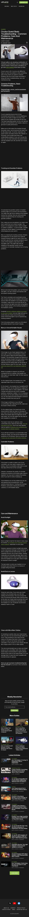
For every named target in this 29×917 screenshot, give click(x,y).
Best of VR (14, 6)
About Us (6, 907)
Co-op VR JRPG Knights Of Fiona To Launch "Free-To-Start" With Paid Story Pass (19, 836)
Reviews (7, 6)
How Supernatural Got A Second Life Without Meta (19, 789)
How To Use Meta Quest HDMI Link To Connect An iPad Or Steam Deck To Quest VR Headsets (21, 730)
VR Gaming (14, 758)
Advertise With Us (22, 909)
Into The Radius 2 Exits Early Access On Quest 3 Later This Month (20, 865)
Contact (13, 907)
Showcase (21, 6)
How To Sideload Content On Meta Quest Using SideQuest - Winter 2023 (22, 748)
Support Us (23, 2)
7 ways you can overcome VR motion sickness (13, 438)
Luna (13, 773)
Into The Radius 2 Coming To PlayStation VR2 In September (20, 761)
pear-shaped (10, 67)
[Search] (17, 2)
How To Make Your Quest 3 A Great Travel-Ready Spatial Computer (6, 730)
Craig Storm (15, 791)
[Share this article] (27, 42)
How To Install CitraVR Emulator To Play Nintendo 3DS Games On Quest (7, 748)
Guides (3, 29)
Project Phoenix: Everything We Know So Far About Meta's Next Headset (19, 771)
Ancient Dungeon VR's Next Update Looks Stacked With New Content (20, 855)
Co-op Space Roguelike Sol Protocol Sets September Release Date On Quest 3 (19, 780)
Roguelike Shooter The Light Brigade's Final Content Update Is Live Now (20, 846)
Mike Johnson (15, 764)
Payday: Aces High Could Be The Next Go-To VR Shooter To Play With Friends (20, 818)
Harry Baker (5, 40)
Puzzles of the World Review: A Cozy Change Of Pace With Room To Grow (19, 798)
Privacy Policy (21, 907)
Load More (14, 873)
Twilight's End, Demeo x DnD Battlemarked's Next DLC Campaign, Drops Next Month (19, 807)
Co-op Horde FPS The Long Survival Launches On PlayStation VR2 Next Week (19, 827)
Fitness (14, 786)
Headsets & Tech (16, 768)
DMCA (13, 909)
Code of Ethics (6, 909)
